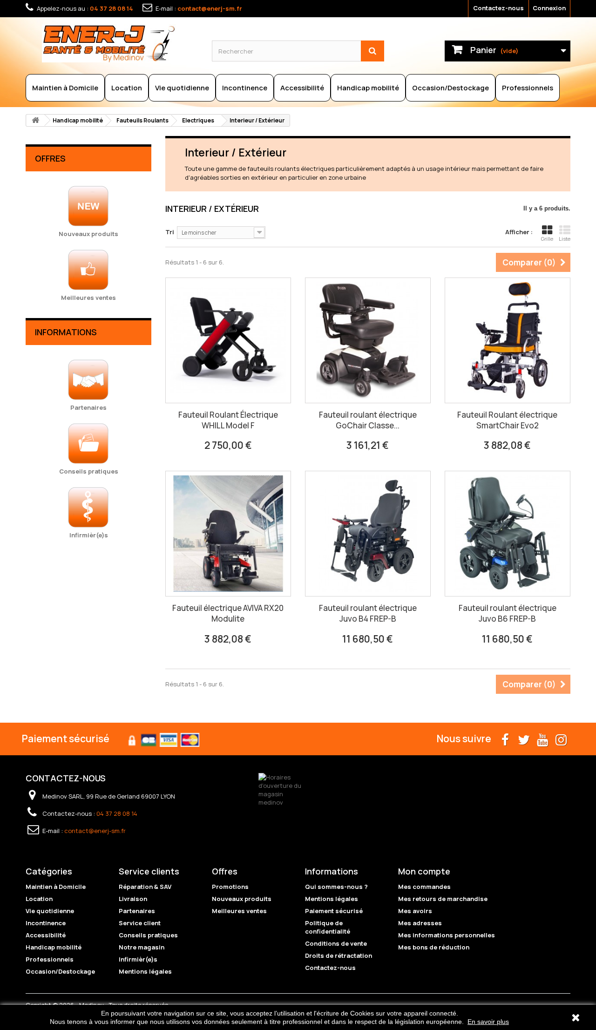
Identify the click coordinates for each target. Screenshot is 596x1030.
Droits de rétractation (338, 955)
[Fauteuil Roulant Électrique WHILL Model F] (228, 340)
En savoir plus (488, 1021)
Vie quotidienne (182, 88)
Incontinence (244, 88)
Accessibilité (302, 88)
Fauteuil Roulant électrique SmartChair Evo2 (507, 420)
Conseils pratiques (148, 935)
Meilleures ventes (239, 911)
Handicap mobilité (368, 88)
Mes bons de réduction (433, 947)
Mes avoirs (415, 911)
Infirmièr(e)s (138, 959)
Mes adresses (420, 923)
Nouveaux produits (241, 898)
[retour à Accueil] (35, 120)
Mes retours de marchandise (443, 898)
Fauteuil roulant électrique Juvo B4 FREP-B (368, 613)
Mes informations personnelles (446, 935)
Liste (564, 238)
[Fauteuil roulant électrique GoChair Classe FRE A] (368, 340)
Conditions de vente (336, 943)
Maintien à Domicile (65, 88)
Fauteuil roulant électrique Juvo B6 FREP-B (507, 613)
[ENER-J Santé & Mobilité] (120, 43)
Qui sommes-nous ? (336, 886)
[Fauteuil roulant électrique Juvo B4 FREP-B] (368, 533)
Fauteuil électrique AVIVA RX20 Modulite (228, 613)
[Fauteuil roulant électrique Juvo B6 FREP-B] (507, 533)
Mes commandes (424, 886)
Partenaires (137, 911)
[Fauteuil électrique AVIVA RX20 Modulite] (228, 533)
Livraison (133, 898)
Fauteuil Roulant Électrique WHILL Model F (228, 420)
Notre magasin (141, 947)
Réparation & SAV (145, 886)
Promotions (230, 886)
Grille (547, 238)
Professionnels (527, 88)
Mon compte (424, 871)
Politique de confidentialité (327, 927)
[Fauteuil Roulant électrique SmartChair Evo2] (507, 340)
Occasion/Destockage (450, 88)
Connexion (549, 8)
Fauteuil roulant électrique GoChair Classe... (368, 420)
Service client (140, 923)
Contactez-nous (498, 8)
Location (126, 88)
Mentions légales (145, 971)
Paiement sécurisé (334, 911)
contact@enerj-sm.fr (209, 8)
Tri (169, 232)
